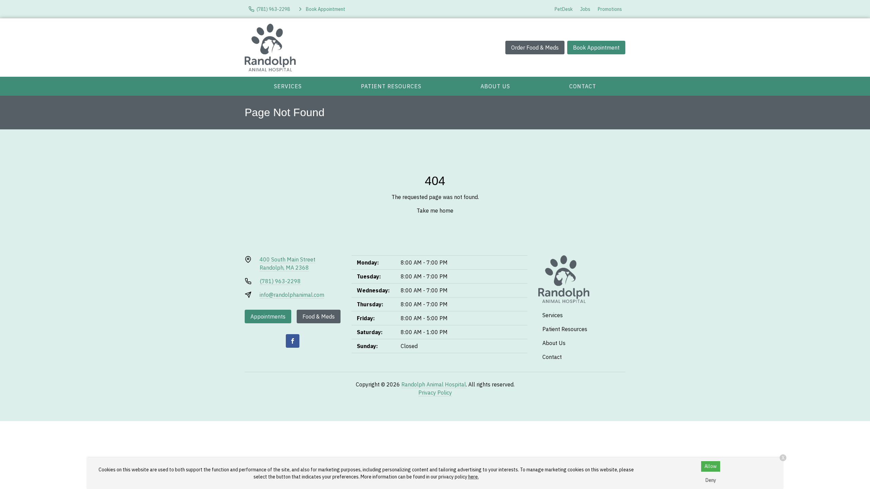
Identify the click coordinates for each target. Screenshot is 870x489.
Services (288, 86)
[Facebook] (292, 341)
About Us (495, 86)
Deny (711, 480)
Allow (710, 466)
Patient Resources (391, 86)
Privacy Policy (435, 392)
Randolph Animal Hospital (433, 384)
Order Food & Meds (535, 47)
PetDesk (564, 9)
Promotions (610, 9)
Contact (582, 86)
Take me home (435, 210)
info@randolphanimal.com (292, 294)
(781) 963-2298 (280, 281)
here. (473, 477)
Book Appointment (596, 47)
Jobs (585, 9)
